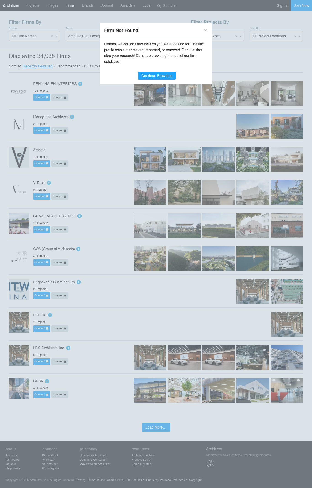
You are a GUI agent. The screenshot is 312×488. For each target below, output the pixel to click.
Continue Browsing (156, 75)
